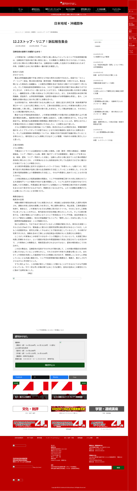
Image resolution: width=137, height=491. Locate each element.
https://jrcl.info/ (37, 467)
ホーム (131, 11)
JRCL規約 (130, 31)
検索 (118, 468)
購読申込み (50, 365)
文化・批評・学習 (69, 438)
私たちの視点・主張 (132, 38)
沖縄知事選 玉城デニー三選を (103, 83)
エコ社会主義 (131, 44)
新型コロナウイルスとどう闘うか (68, 413)
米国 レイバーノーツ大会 (102, 140)
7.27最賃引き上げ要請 (101, 57)
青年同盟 (39, 438)
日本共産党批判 (19, 438)
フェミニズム (131, 51)
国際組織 (68, 429)
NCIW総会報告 (131, 24)
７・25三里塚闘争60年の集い (104, 132)
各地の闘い (98, 42)
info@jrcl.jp (58, 455)
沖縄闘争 (97, 46)
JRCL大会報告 (131, 17)
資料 (97, 438)
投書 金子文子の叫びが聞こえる (105, 75)
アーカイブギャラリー (107, 429)
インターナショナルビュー (30, 429)
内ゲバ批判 (30, 438)
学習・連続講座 (106, 413)
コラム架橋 (89, 438)
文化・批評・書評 (30, 413)
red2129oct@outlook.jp (95, 460)
